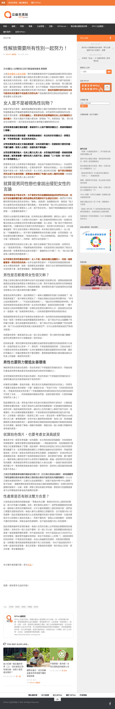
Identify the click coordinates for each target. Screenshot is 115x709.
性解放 (24, 607)
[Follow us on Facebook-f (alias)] (110, 38)
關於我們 (6, 32)
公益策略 (40, 26)
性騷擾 (30, 607)
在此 (30, 565)
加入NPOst (57, 695)
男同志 (36, 607)
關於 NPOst (36, 3)
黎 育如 (64, 670)
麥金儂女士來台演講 (16, 74)
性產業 (17, 607)
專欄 (30, 26)
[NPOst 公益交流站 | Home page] (16, 14)
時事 (5, 26)
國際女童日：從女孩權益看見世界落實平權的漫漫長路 (36, 673)
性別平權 (7, 38)
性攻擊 (11, 607)
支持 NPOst (20, 32)
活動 (51, 26)
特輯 (22, 26)
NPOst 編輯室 (11, 54)
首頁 (3, 3)
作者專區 (83, 695)
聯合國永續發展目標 (79, 26)
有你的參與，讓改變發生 (18, 3)
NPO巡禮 (45, 695)
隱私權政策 (32, 695)
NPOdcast (61, 26)
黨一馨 (18, 676)
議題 (13, 26)
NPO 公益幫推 (97, 26)
